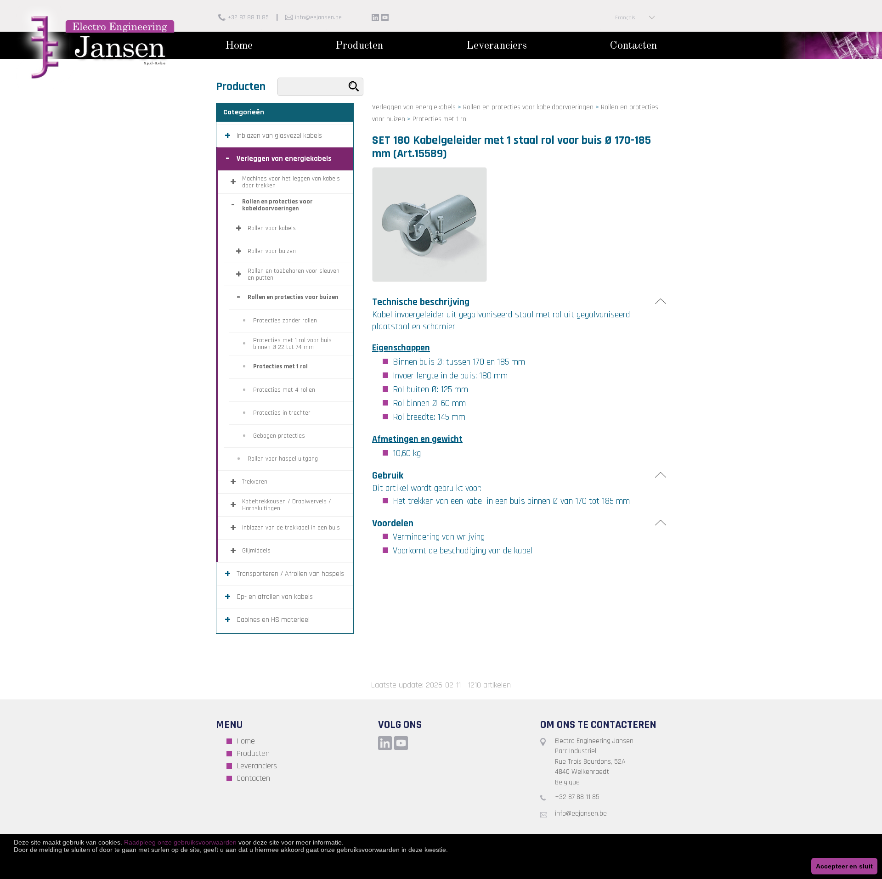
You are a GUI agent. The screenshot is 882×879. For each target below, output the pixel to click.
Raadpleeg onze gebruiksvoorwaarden (180, 842)
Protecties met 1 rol (440, 119)
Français (625, 17)
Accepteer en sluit (844, 866)
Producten (359, 45)
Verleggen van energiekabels (414, 107)
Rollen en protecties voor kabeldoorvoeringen (528, 107)
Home (239, 45)
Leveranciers (496, 45)
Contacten (633, 45)
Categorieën (243, 112)
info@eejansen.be (318, 17)
